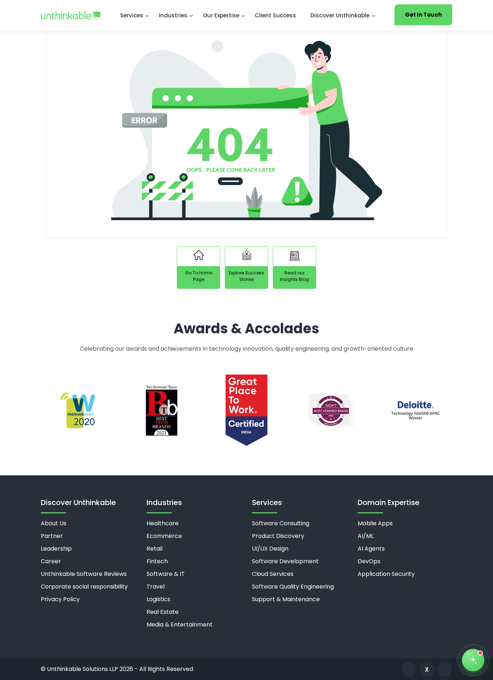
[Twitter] (427, 669)
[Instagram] (445, 669)
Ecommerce (164, 536)
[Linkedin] (409, 669)
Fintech (157, 561)
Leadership (56, 548)
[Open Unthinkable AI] (473, 660)
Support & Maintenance (286, 599)
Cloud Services (272, 574)
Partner (52, 536)
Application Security (386, 574)
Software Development (285, 561)
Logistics (158, 599)
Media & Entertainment (180, 624)
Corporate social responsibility (84, 586)
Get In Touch (423, 14)
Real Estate (163, 612)
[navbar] (70, 15)
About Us (53, 523)
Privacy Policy (60, 599)
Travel (156, 586)
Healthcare (163, 523)
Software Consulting (280, 523)
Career (51, 561)
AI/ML (366, 536)
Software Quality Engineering (293, 586)
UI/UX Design (270, 548)
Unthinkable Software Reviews (84, 574)
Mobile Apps (375, 523)
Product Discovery (278, 536)
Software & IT (166, 574)
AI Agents (371, 548)
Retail (154, 548)
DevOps (369, 561)
